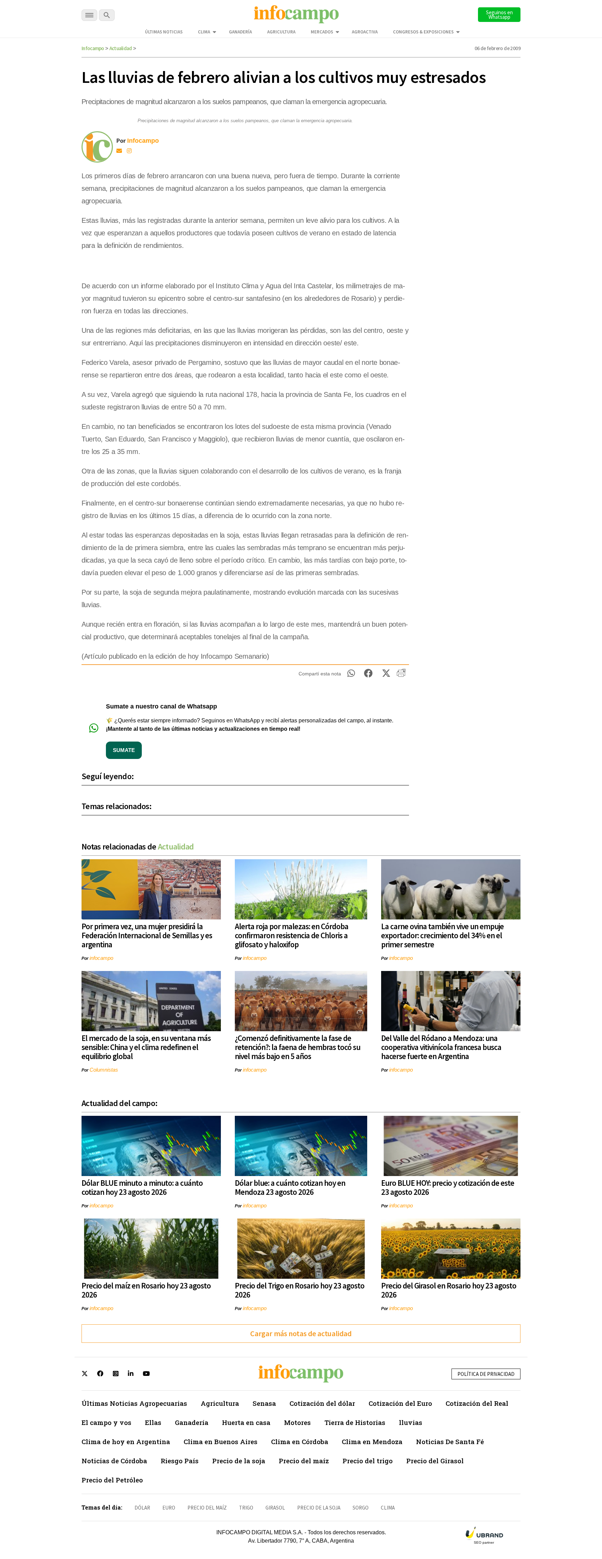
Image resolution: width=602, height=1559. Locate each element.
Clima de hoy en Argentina (126, 1441)
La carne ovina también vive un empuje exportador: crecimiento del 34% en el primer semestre (442, 935)
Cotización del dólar (322, 1403)
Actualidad (120, 48)
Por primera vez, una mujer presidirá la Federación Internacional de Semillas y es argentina (147, 935)
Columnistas (104, 1070)
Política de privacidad (486, 1374)
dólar (142, 1507)
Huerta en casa (246, 1422)
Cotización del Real (477, 1403)
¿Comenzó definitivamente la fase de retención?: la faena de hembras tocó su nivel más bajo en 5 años (297, 1047)
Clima (204, 32)
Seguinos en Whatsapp (499, 14)
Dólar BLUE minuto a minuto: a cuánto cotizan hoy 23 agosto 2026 (142, 1187)
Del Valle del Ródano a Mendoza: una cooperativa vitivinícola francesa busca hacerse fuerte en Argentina (441, 1047)
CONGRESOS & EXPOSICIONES (423, 32)
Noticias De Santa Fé (450, 1441)
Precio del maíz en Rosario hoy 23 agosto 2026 (146, 1290)
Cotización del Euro (400, 1403)
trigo (246, 1507)
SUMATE (124, 750)
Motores (297, 1422)
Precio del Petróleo (112, 1479)
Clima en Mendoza (372, 1441)
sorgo (361, 1507)
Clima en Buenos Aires (220, 1441)
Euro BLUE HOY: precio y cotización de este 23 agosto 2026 (447, 1187)
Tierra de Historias (354, 1422)
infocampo (101, 958)
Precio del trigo (367, 1460)
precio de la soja (318, 1507)
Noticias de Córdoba (114, 1460)
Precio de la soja (238, 1460)
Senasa (264, 1403)
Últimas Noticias (164, 32)
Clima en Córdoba (299, 1441)
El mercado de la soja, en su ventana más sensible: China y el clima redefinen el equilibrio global (146, 1047)
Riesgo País (180, 1460)
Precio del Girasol (435, 1460)
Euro (168, 1507)
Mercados (322, 32)
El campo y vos (106, 1422)
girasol (275, 1507)
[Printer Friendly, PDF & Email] (401, 675)
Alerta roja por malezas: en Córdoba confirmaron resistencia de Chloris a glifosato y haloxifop (291, 935)
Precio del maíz (304, 1460)
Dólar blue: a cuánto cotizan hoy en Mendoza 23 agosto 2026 (290, 1187)
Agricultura (281, 32)
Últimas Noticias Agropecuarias (134, 1403)
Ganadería (240, 32)
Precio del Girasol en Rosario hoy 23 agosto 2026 (448, 1290)
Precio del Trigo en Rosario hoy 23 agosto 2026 (299, 1290)
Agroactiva (365, 32)
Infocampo (93, 48)
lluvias (410, 1422)
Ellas (153, 1422)
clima (388, 1507)
